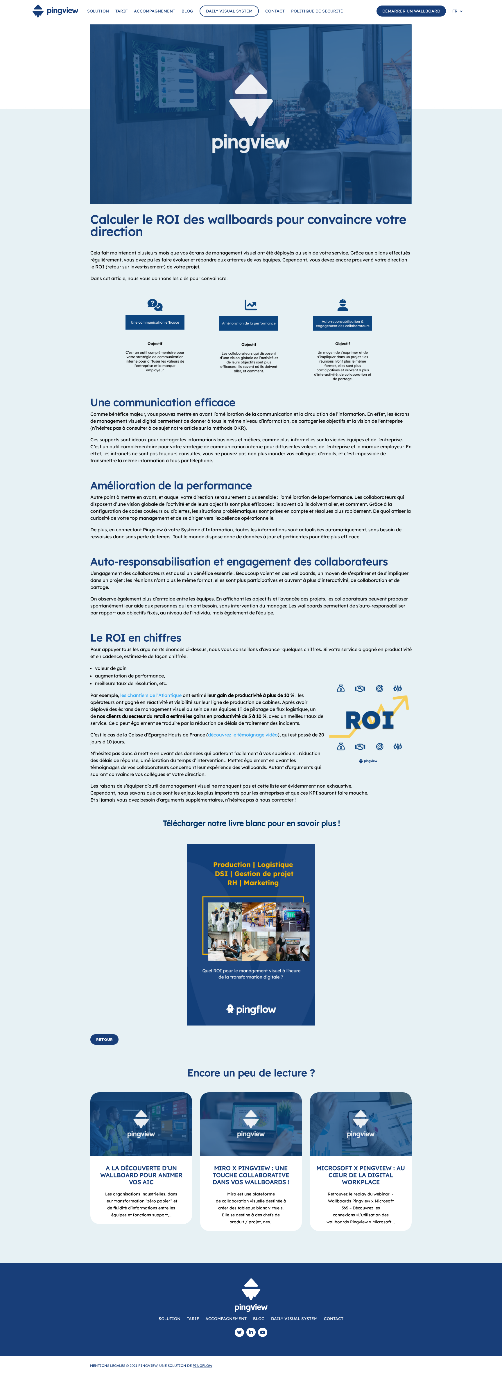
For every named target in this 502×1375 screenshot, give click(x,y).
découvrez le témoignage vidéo (243, 735)
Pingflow (202, 1365)
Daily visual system (229, 11)
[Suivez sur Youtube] (262, 1332)
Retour (104, 1039)
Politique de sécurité (317, 11)
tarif (121, 11)
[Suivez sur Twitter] (239, 1332)
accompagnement (154, 11)
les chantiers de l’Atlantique (151, 695)
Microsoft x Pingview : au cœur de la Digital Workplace (360, 1175)
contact (275, 11)
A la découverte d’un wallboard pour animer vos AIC (141, 1175)
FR (455, 11)
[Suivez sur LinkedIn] (251, 1332)
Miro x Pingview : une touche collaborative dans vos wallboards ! (251, 1175)
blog (187, 11)
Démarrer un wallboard (411, 11)
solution (98, 11)
